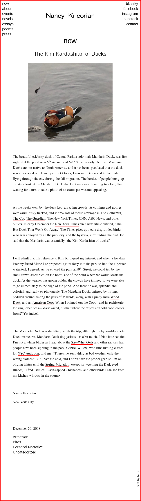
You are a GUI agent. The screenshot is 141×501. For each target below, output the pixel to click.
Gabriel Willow (76, 347)
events (7, 14)
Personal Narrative (28, 447)
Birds (17, 442)
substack (131, 19)
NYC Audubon (28, 353)
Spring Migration (57, 364)
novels (7, 19)
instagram (130, 14)
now (5, 3)
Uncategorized (24, 452)
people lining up (112, 178)
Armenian (20, 437)
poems (7, 29)
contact (132, 24)
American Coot (43, 302)
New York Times (67, 223)
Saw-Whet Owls (82, 342)
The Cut (18, 218)
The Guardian (35, 218)
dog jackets (68, 336)
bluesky (132, 3)
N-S (138, 474)
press (6, 34)
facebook (130, 9)
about (6, 9)
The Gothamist (111, 212)
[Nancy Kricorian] (70, 16)
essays (7, 24)
